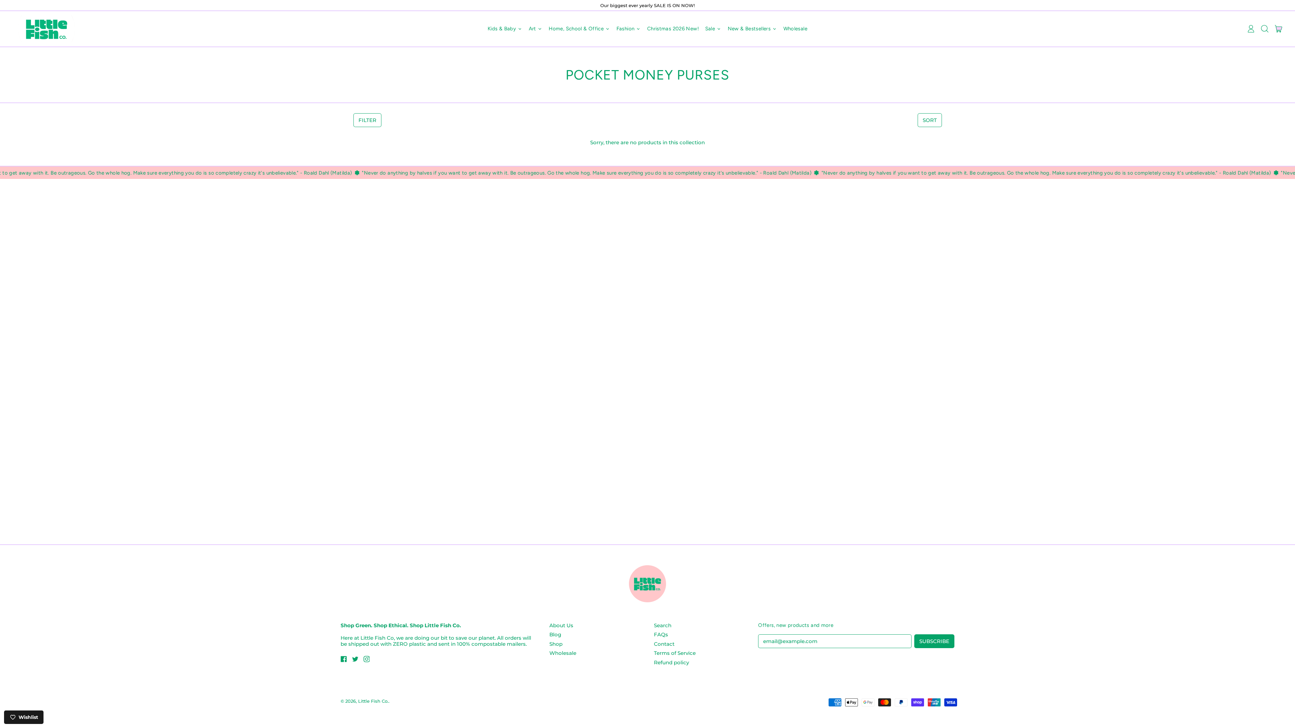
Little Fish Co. (373, 701)
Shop (556, 644)
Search (662, 625)
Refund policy (671, 662)
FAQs (661, 634)
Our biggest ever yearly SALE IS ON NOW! (647, 5)
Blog (555, 634)
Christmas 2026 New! (673, 29)
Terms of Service (675, 653)
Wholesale (795, 29)
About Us (561, 625)
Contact (664, 644)
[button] (1264, 29)
